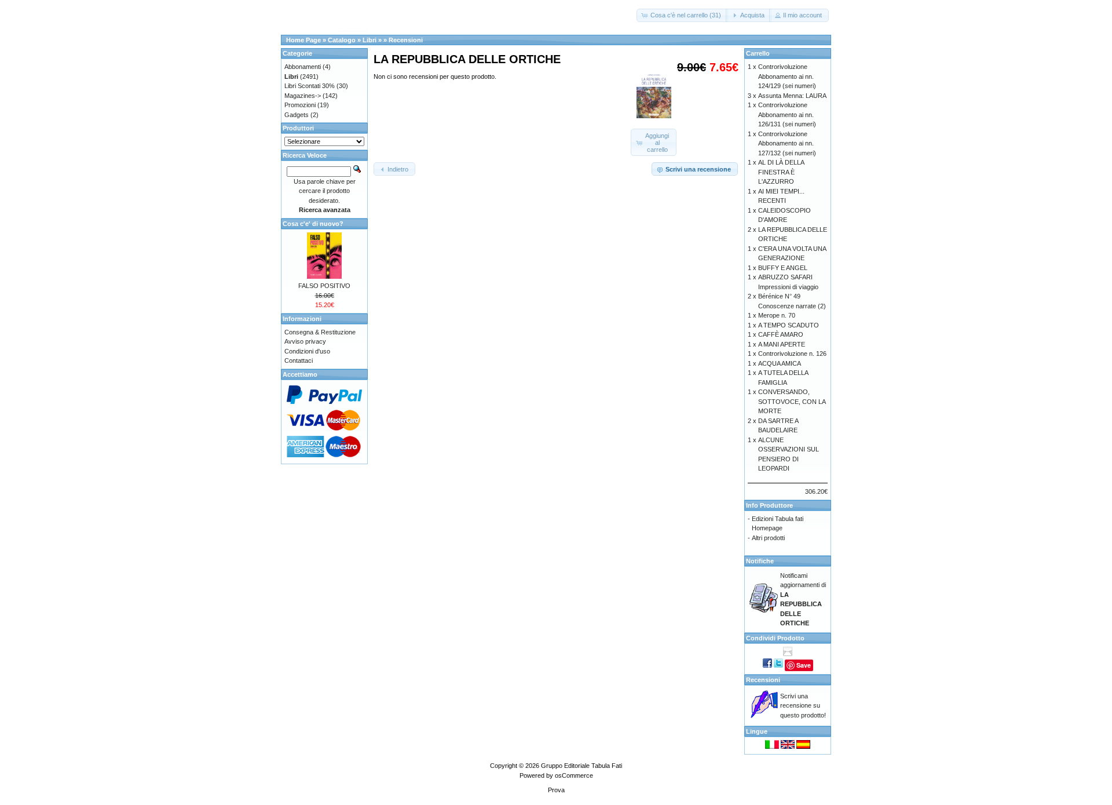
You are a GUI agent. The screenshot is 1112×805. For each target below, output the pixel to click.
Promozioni (300, 104)
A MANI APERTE (781, 344)
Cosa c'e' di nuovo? (313, 223)
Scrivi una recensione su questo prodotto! (803, 706)
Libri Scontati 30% (309, 85)
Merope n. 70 (776, 315)
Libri (369, 40)
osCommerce (574, 775)
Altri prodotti (768, 537)
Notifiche (760, 561)
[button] (682, 15)
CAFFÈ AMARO (780, 334)
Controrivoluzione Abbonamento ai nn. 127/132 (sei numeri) (787, 143)
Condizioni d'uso (307, 351)
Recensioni (406, 40)
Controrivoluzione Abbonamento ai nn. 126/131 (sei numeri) (787, 114)
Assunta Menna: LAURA (792, 95)
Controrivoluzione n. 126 (792, 353)
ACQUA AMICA (779, 363)
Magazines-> (302, 95)
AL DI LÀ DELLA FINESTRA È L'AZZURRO (781, 172)
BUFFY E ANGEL (782, 267)
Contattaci (298, 360)
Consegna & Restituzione (320, 332)
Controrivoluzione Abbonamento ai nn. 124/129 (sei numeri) (787, 76)
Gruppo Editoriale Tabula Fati (581, 765)
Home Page (303, 40)
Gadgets (296, 114)
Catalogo (342, 40)
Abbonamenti (302, 66)
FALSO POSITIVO (324, 285)
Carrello (758, 53)
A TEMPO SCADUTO (788, 325)
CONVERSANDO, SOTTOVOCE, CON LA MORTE (791, 401)
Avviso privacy (305, 341)
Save (803, 665)
